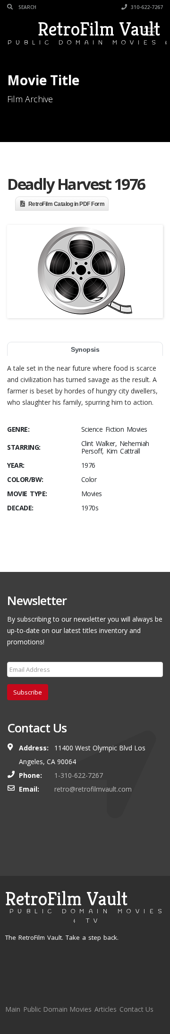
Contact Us (136, 1009)
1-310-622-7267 (78, 775)
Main (12, 1009)
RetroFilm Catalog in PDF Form (66, 204)
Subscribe (27, 692)
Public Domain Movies (57, 1009)
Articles (105, 1009)
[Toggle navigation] (149, 31)
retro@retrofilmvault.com (93, 788)
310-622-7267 (146, 7)
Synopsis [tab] (85, 349)
